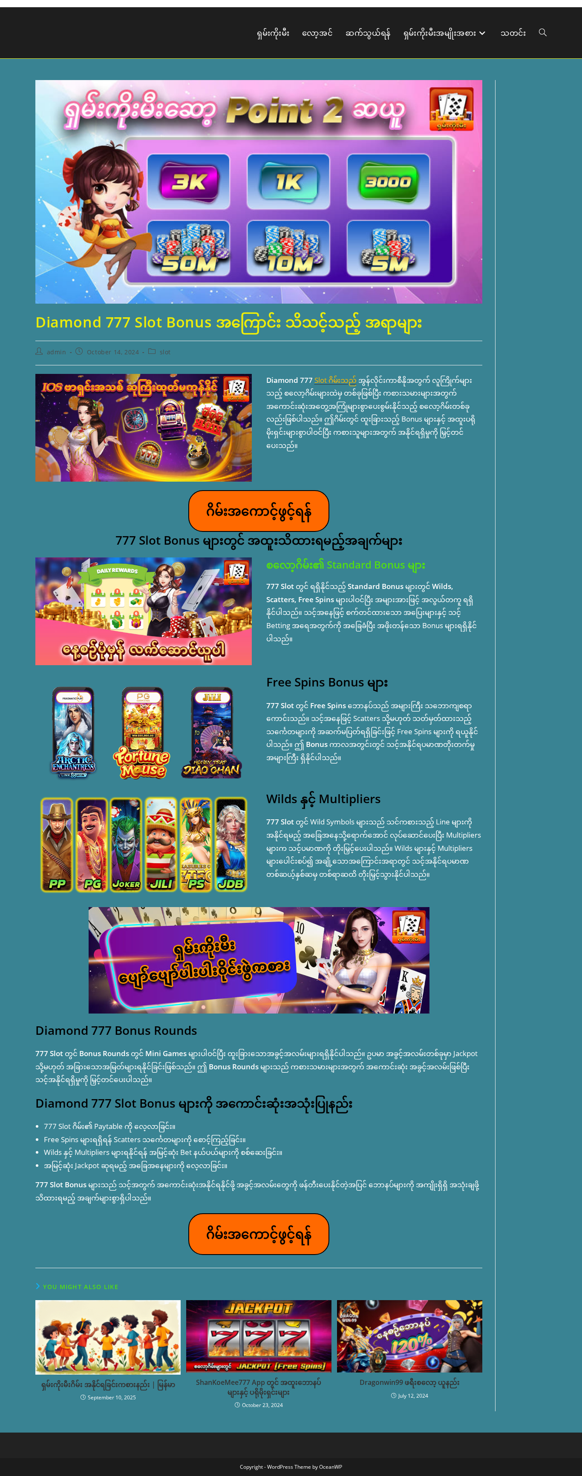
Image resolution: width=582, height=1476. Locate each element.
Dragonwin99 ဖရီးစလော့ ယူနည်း (410, 1382)
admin (56, 352)
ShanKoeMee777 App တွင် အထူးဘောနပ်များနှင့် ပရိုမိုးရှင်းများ (258, 1387)
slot (165, 352)
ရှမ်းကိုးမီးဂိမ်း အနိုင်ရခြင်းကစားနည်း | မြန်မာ (108, 1384)
